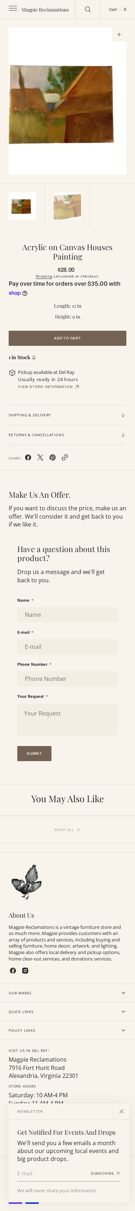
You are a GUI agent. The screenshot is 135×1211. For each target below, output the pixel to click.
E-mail (25, 632)
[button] (12, 9)
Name (25, 600)
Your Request (32, 696)
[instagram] (25, 970)
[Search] (88, 9)
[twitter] (40, 459)
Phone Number (34, 664)
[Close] (121, 1111)
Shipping (44, 276)
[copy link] (64, 459)
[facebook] (28, 459)
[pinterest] (52, 459)
